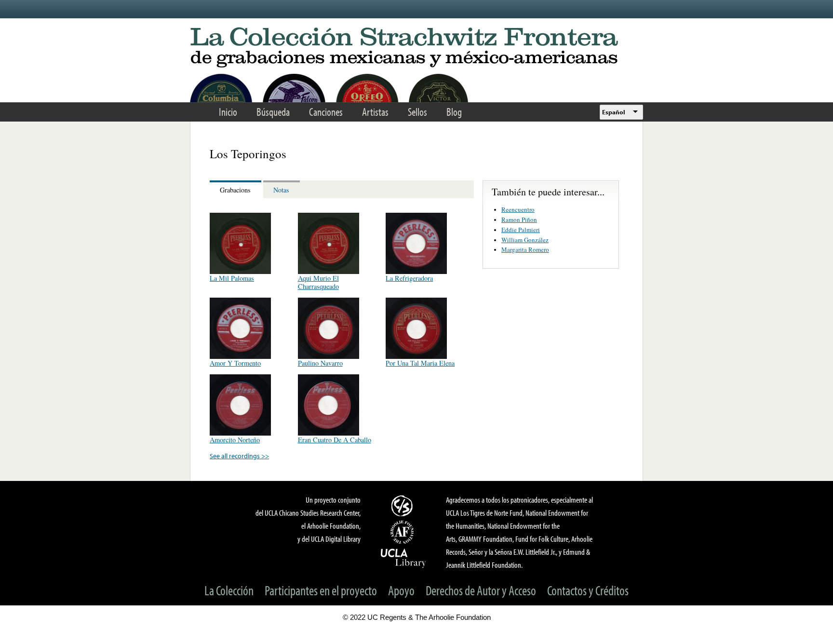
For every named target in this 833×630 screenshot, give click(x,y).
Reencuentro (518, 209)
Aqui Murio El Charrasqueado (318, 282)
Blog (454, 112)
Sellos (417, 112)
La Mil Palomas (232, 278)
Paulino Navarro (320, 363)
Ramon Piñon (519, 219)
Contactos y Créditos (588, 590)
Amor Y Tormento (235, 363)
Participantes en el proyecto (321, 590)
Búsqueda (273, 112)
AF (403, 532)
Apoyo (401, 590)
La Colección (229, 590)
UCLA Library (403, 557)
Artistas (375, 112)
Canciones (326, 112)
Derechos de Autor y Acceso (481, 590)
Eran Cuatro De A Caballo (334, 439)
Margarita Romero (525, 249)
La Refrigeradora (409, 278)
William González (525, 239)
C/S (403, 505)
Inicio (228, 112)
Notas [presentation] (281, 189)
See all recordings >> (239, 455)
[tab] (236, 189)
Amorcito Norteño (235, 439)
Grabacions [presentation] (235, 189)
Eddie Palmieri (520, 229)
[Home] (416, 48)
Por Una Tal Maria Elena (420, 363)
